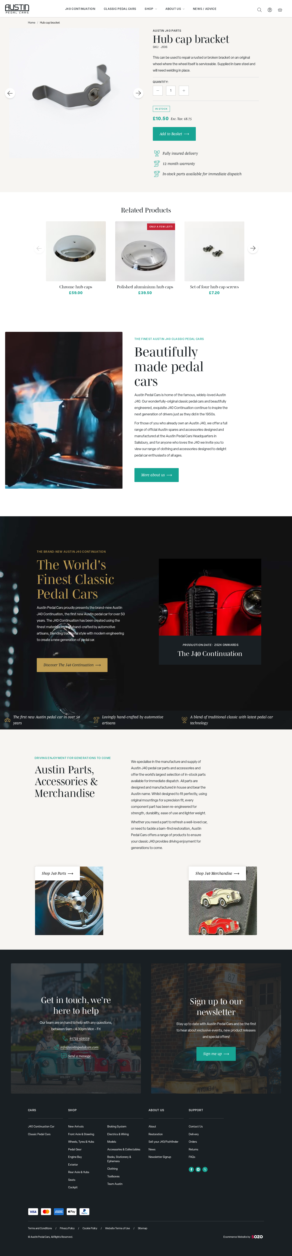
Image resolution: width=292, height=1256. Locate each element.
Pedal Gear (74, 1149)
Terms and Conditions (40, 1228)
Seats (71, 1180)
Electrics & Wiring (118, 1134)
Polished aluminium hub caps (145, 286)
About (152, 1126)
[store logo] (17, 9)
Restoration (156, 1134)
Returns (193, 1149)
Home (31, 22)
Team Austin (114, 1184)
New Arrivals (76, 1126)
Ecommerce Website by (236, 1237)
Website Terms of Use (117, 1228)
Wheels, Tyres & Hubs (81, 1142)
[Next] (253, 248)
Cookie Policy (90, 1228)
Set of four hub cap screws (214, 286)
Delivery (194, 1134)
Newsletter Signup (160, 1157)
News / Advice (205, 9)
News (152, 1149)
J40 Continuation (80, 9)
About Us (173, 9)
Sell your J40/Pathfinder (163, 1142)
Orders (193, 1142)
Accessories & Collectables (123, 1149)
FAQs (192, 1157)
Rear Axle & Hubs (78, 1172)
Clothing (112, 1169)
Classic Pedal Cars (120, 9)
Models (111, 1142)
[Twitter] (205, 1169)
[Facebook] (191, 1169)
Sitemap (142, 1228)
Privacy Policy (67, 1228)
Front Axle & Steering (81, 1134)
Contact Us (196, 1126)
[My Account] (270, 10)
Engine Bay (75, 1157)
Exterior (73, 1164)
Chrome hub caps (75, 286)
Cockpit (73, 1187)
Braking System (116, 1126)
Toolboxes (113, 1176)
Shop (149, 9)
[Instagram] (198, 1169)
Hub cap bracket (50, 22)
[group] (63, 410)
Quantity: (161, 82)
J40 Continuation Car (41, 1126)
